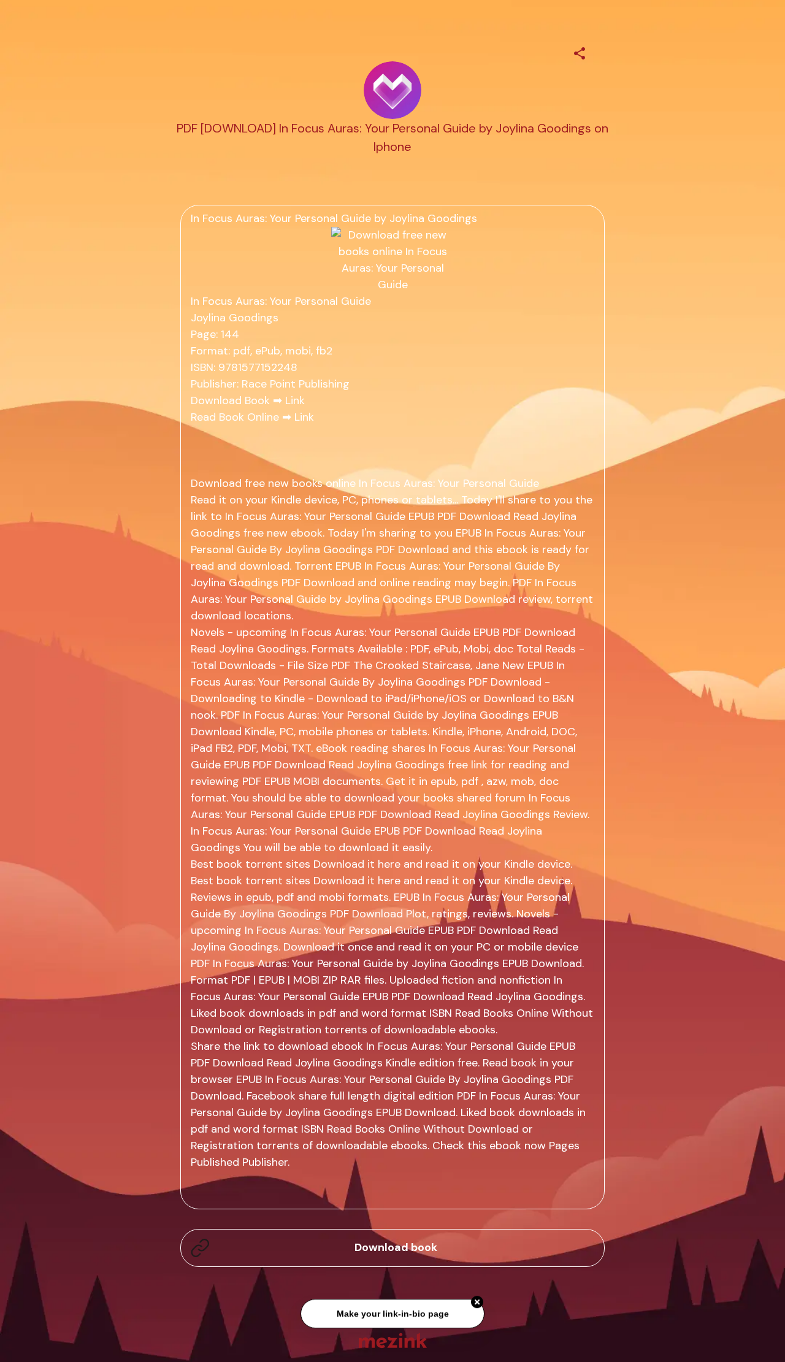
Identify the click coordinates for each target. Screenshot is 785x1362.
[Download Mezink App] (393, 1340)
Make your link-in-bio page (392, 1315)
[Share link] (579, 51)
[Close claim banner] (477, 1304)
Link (295, 400)
